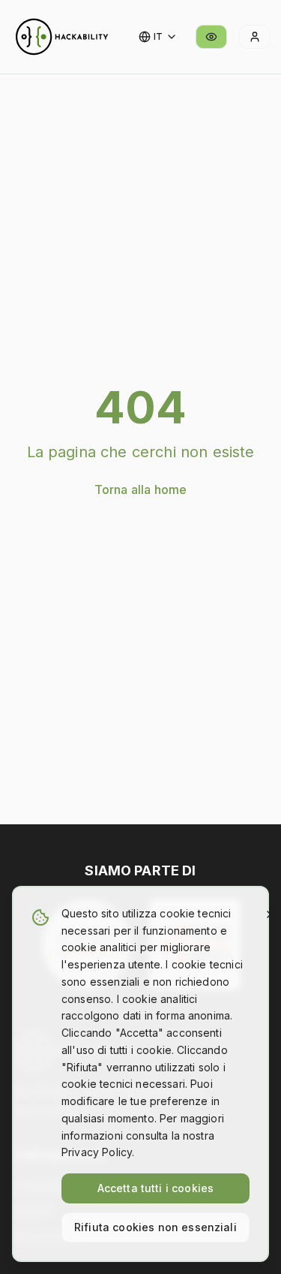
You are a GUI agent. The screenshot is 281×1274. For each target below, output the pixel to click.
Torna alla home (140, 489)
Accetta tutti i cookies (155, 1188)
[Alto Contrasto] (211, 37)
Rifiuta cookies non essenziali (155, 1227)
